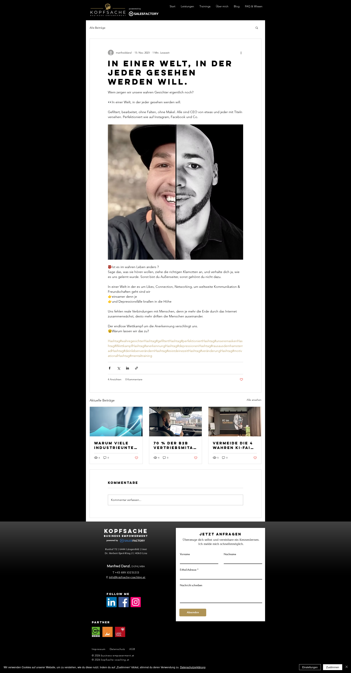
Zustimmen (332, 667)
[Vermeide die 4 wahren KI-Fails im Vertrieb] (234, 421)
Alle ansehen (254, 399)
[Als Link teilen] (136, 368)
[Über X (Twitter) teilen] (118, 368)
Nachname (230, 554)
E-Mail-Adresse (188, 569)
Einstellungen (310, 667)
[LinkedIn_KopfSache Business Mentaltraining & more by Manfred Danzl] (111, 602)
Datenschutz (117, 649)
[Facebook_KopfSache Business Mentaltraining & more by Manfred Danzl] (123, 602)
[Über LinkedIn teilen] (127, 368)
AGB (132, 649)
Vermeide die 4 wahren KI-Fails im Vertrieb (234, 445)
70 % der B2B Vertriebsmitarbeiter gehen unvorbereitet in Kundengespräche (175, 445)
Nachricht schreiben (191, 585)
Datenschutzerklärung (192, 667)
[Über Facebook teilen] (109, 368)
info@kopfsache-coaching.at (127, 577)
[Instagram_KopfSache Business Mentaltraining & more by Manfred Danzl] (136, 602)
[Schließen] (346, 667)
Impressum (98, 649)
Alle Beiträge (97, 27)
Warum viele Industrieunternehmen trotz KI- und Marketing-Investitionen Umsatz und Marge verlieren (115, 445)
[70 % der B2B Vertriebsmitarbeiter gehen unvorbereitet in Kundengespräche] (175, 421)
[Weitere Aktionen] (241, 52)
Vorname (185, 554)
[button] (256, 27)
